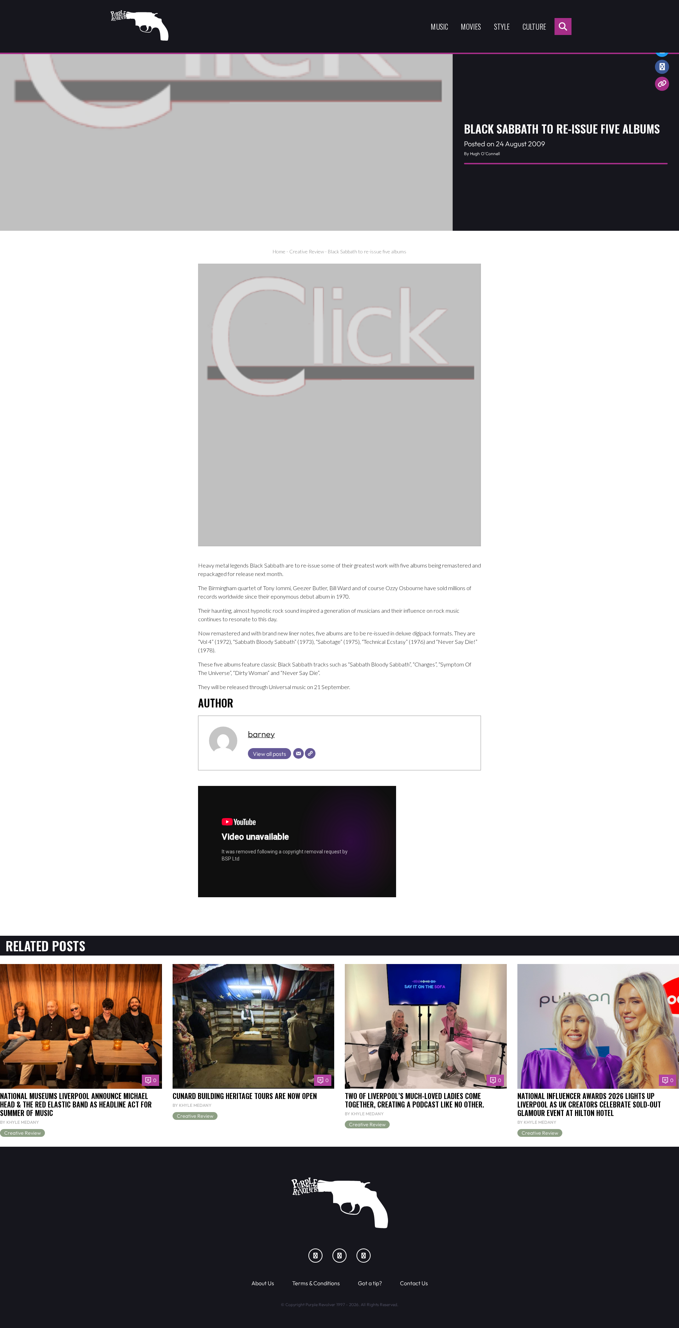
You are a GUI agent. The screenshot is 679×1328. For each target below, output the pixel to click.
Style (502, 26)
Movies (471, 26)
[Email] (298, 753)
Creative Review (306, 251)
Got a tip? (370, 1283)
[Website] (310, 753)
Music (439, 26)
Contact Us (414, 1283)
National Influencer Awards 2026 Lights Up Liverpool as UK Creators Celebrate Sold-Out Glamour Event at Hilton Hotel (589, 1104)
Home (279, 251)
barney (261, 734)
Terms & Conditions (316, 1283)
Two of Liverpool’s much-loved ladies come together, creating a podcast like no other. (414, 1100)
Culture (534, 26)
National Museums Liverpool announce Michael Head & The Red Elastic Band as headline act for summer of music (76, 1104)
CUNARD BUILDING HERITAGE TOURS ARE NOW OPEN (245, 1096)
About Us (262, 1283)
